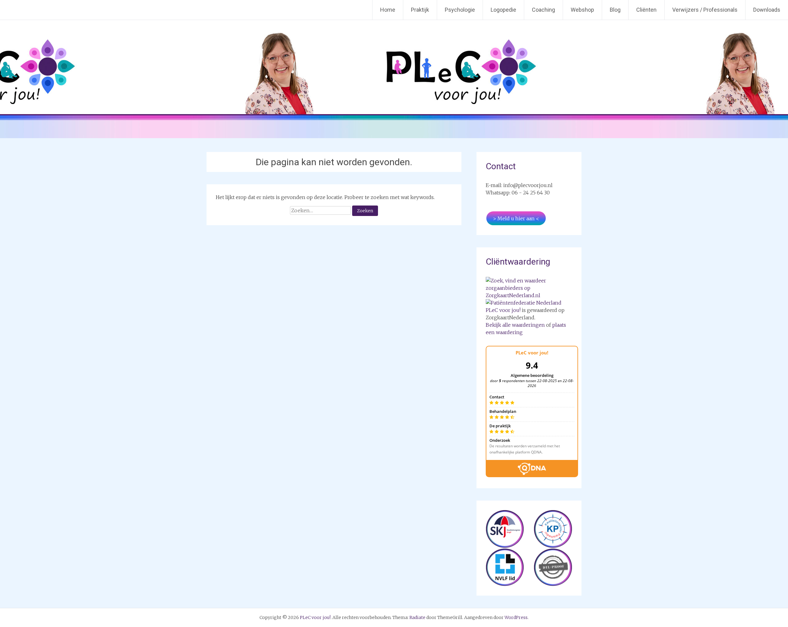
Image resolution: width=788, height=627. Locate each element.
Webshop (582, 9)
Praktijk (420, 9)
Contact (501, 166)
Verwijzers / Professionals (705, 9)
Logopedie (503, 9)
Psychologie (460, 9)
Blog (615, 9)
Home (387, 9)
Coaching (543, 9)
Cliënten (646, 9)
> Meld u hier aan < (516, 218)
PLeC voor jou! (503, 310)
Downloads (766, 9)
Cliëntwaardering (518, 262)
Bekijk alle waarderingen (515, 325)
